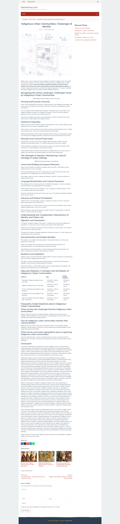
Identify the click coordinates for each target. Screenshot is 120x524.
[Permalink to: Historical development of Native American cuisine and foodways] (47, 456)
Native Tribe (69, 520)
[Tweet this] (25, 443)
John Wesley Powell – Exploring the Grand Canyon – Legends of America (33, 476)
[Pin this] (28, 443)
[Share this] (22, 443)
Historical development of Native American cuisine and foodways (46, 464)
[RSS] (98, 1)
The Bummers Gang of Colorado (82, 28)
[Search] (97, 14)
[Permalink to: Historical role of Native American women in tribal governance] (29, 456)
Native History (29, 470)
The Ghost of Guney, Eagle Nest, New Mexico (86, 40)
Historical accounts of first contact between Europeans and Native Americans (63, 464)
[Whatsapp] (33, 443)
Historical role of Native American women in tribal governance (27, 464)
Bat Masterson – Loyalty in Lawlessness (84, 30)
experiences (26, 83)
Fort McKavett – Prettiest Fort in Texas (84, 37)
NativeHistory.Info (29, 7)
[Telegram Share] (30, 443)
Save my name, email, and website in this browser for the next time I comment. (41, 507)
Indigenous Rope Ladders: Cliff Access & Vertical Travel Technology (60, 476)
